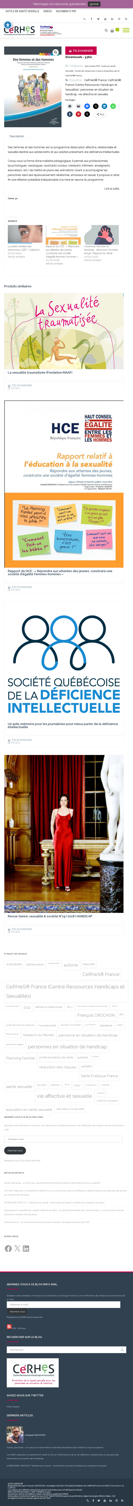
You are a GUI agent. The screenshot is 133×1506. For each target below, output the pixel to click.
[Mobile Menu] (126, 30)
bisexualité (89, 964)
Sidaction (55, 1085)
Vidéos (47, 11)
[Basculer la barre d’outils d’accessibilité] (8, 25)
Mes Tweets (13, 1406)
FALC (70, 1006)
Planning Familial (20, 1058)
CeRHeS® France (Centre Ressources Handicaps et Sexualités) (93, 85)
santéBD (86, 1066)
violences (101, 1093)
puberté (83, 1057)
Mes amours (12, 1034)
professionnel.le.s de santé (56, 1057)
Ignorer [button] (94, 4)
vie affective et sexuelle (93, 94)
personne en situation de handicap (88, 1035)
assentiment (53, 963)
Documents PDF (66, 11)
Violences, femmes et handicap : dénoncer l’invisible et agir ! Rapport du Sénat (101, 250)
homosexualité (47, 1025)
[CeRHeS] (33, 30)
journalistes (90, 1025)
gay (121, 1014)
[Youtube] (105, 19)
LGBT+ (120, 1025)
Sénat (67, 1084)
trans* (77, 1085)
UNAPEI (105, 1085)
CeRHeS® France (95, 80)
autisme (71, 965)
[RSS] (126, 19)
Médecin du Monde (38, 1035)
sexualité (41, 1085)
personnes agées (14, 1044)
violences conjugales (107, 1100)
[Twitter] (98, 19)
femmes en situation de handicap (92, 1006)
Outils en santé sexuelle (22, 11)
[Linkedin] (112, 19)
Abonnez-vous (15, 1150)
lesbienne (106, 1025)
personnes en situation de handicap (67, 1047)
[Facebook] (91, 19)
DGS (27, 1008)
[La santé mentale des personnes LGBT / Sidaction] (25, 235)
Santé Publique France (99, 1076)
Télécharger (83, 50)
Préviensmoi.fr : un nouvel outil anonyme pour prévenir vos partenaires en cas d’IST (47, 1222)
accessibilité (14, 964)
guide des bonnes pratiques (20, 1025)
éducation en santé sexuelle (29, 1110)
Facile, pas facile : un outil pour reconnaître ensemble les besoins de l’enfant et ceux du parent (52, 1183)
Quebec (95, 1056)
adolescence (35, 964)
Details (15, 388)
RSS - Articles (19, 1328)
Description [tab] (17, 136)
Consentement (12, 1006)
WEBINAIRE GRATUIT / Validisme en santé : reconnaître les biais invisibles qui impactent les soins (54, 1202)
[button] (55, 52)
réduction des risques (57, 1067)
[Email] (119, 19)
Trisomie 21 (91, 1085)
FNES (114, 1006)
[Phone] (84, 19)
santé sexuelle (19, 1086)
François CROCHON (96, 1015)
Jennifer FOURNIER (70, 1025)
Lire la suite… (112, 188)
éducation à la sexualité (70, 1108)
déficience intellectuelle (48, 1006)
